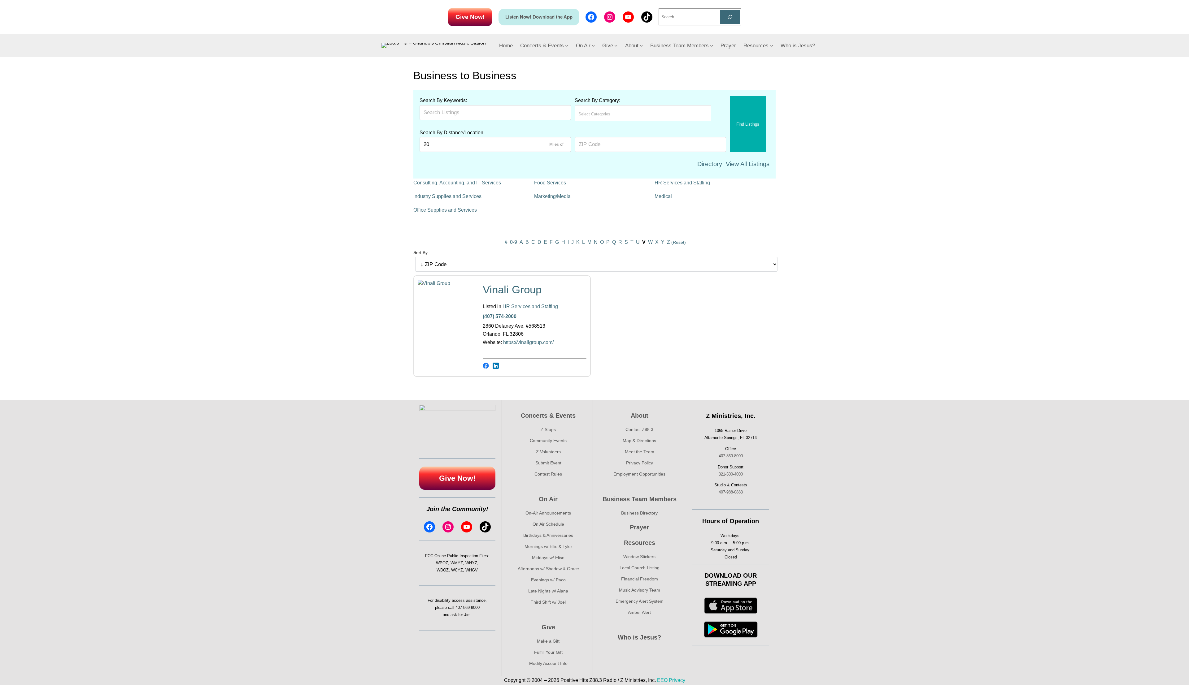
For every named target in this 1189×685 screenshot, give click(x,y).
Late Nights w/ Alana (548, 590)
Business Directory (639, 513)
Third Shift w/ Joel (548, 602)
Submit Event (548, 462)
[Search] (730, 17)
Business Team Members (640, 499)
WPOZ (442, 563)
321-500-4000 (731, 474)
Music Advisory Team (639, 590)
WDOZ (443, 570)
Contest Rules (548, 474)
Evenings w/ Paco (548, 579)
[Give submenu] (615, 45)
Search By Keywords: (443, 100)
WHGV (471, 570)
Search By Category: (597, 100)
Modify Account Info (548, 663)
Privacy (677, 680)
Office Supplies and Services (445, 210)
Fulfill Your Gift (548, 652)
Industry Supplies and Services (447, 196)
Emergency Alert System (640, 601)
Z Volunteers (548, 451)
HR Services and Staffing (682, 182)
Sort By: (421, 252)
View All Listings (747, 164)
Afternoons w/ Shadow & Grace (548, 568)
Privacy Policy (639, 462)
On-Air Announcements (548, 513)
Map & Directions (639, 440)
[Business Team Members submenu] (711, 45)
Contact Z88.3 (639, 429)
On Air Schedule (548, 524)
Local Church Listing (640, 567)
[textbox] (605, 114)
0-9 (513, 242)
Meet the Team (639, 451)
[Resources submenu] (771, 45)
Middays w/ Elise (548, 557)
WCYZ (457, 570)
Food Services (550, 182)
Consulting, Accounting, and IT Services (457, 182)
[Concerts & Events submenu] (566, 45)
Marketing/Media (552, 196)
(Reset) (678, 242)
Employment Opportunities (639, 474)
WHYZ (471, 563)
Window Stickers (639, 556)
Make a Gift (548, 641)
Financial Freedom (639, 578)
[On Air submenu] (593, 45)
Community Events (548, 440)
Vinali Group (512, 289)
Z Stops (548, 429)
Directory (709, 164)
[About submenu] (641, 45)
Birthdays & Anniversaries (548, 535)
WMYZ (457, 563)
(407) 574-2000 (499, 316)
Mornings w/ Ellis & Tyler (548, 546)
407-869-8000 (467, 607)
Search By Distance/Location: (452, 132)
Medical (663, 196)
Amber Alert (639, 612)
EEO (662, 680)
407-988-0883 (731, 492)
